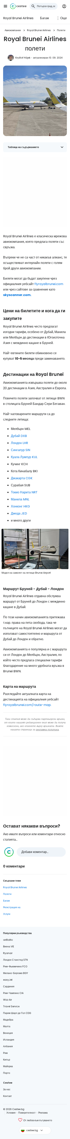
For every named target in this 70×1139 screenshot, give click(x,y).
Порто (6, 1073)
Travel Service (11, 1006)
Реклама (43, 1112)
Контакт (7, 1096)
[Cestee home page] (18, 6)
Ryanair (7, 953)
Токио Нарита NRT (24, 492)
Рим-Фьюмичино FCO (15, 966)
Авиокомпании (13, 30)
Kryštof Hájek (22, 57)
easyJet (7, 979)
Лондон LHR (19, 443)
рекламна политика (47, 729)
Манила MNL (20, 499)
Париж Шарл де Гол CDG (17, 1013)
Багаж (44, 18)
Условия (11, 1112)
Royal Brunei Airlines (18, 18)
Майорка (8, 1066)
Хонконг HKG (20, 506)
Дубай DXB (19, 436)
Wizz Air (7, 999)
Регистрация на (11, 907)
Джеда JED (19, 513)
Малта (6, 1026)
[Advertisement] (35, 192)
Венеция (8, 1033)
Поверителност (27, 1112)
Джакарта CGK (21, 478)
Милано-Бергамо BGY (15, 973)
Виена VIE (8, 946)
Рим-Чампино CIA (13, 993)
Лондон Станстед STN (15, 959)
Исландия (8, 1039)
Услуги (6, 914)
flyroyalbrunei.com (48, 284)
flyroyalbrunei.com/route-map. (27, 705)
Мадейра (8, 1019)
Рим (5, 1053)
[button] (5, 6)
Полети (61, 30)
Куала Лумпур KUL (24, 457)
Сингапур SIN (20, 450)
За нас (6, 1089)
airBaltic (8, 939)
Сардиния (8, 986)
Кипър (6, 1059)
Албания (8, 1046)
